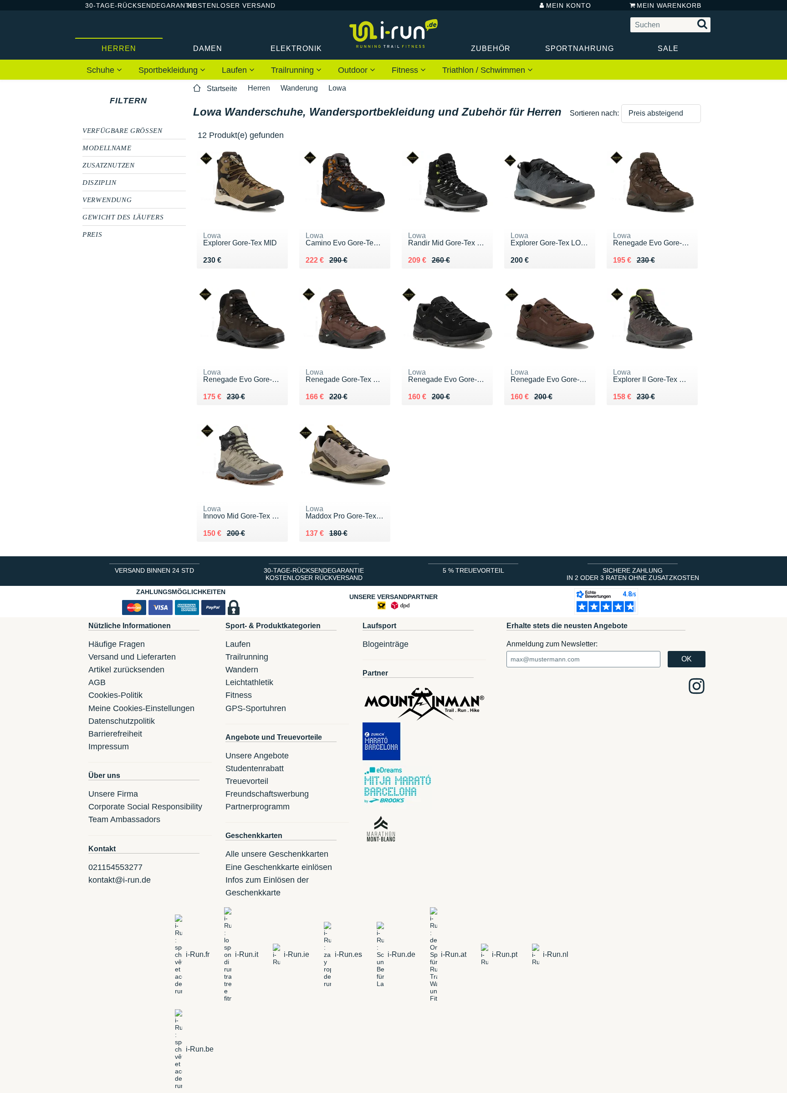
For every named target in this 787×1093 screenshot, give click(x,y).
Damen (207, 48)
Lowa (337, 88)
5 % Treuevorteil (473, 570)
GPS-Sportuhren (255, 708)
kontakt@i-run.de (119, 880)
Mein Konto (568, 5)
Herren (119, 48)
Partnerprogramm (257, 806)
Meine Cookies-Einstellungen (141, 708)
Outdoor (354, 70)
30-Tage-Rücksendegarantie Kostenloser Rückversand (314, 574)
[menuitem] (104, 70)
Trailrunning (293, 70)
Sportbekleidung (169, 70)
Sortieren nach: (594, 113)
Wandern (241, 669)
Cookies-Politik (115, 695)
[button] (661, 113)
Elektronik (296, 48)
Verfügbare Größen (122, 130)
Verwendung (107, 199)
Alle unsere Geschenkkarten (276, 854)
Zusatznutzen (108, 164)
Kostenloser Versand (224, 5)
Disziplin (99, 182)
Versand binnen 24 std (154, 570)
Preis (92, 234)
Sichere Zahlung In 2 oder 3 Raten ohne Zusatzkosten (633, 574)
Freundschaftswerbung (267, 793)
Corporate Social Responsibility (145, 806)
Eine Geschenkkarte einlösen (278, 867)
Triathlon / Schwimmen (484, 70)
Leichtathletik (249, 682)
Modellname (106, 147)
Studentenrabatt (254, 768)
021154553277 (115, 867)
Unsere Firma (113, 793)
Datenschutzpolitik (121, 721)
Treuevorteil (246, 781)
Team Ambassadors (124, 819)
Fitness (406, 70)
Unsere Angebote (257, 755)
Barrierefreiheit (115, 733)
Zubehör (491, 48)
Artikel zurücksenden (126, 669)
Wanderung (299, 88)
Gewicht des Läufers (123, 216)
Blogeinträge (386, 644)
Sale (668, 48)
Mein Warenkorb (669, 5)
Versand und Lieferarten (132, 656)
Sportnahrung (579, 48)
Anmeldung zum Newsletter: (552, 644)
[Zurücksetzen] (155, 100)
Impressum (108, 746)
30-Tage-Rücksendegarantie (129, 5)
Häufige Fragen (116, 644)
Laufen (235, 70)
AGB (97, 682)
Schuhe (102, 70)
